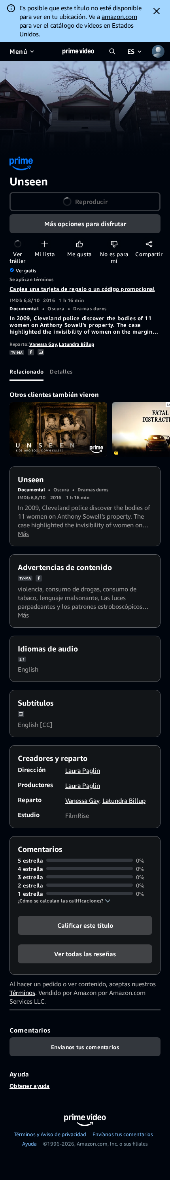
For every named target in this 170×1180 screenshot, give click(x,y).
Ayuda (29, 1143)
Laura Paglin (82, 770)
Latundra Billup (76, 344)
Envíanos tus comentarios (123, 1134)
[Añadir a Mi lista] (44, 244)
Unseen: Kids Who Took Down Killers (58, 429)
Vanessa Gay (43, 344)
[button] (64, 901)
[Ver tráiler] (18, 244)
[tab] (26, 371)
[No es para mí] (114, 244)
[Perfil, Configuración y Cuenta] (158, 51)
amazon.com (119, 17)
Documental (24, 309)
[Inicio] (78, 51)
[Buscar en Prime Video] (112, 51)
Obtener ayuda (29, 1085)
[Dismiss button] (156, 11)
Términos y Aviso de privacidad (50, 1134)
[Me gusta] (79, 244)
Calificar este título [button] (85, 925)
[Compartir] (149, 244)
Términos (22, 993)
